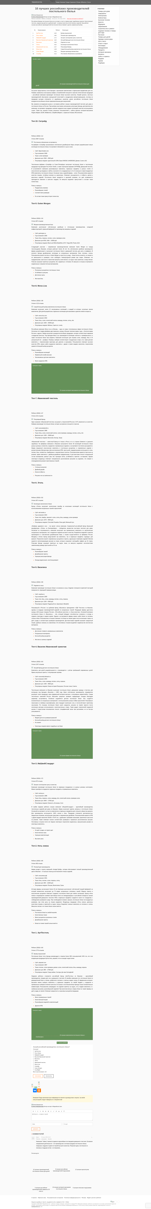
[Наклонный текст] (35, 1111)
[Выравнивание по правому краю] (48, 1111)
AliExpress (83, 2)
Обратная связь (42, 1197)
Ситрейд (38, 53)
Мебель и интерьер (46, 18)
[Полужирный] (33, 1111)
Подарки (101, 58)
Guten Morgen (40, 51)
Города (67, 2)
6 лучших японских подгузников (82, 1187)
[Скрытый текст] (56, 1111)
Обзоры (78, 2)
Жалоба (50, 1139)
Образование (102, 26)
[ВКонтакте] (35, 1090)
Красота (100, 22)
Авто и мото (102, 41)
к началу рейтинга (63, 1042)
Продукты (101, 50)
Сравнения (73, 2)
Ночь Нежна (37, 1053)
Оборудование (103, 48)
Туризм (100, 61)
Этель (38, 44)
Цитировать (44, 1139)
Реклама (84, 1197)
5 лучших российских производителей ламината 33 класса (41, 1189)
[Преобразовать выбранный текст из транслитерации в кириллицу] (61, 1111)
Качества (37, 2)
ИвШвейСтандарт (41, 37)
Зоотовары (101, 45)
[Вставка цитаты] (59, 1111)
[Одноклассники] (39, 1090)
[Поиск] (117, 2)
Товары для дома (104, 11)
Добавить (35, 1129)
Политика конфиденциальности (72, 1197)
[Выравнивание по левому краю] (43, 1111)
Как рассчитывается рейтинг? (75, 18)
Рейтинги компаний (36, 18)
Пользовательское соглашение (55, 1197)
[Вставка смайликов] (51, 1111)
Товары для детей (104, 37)
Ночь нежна (39, 35)
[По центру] (45, 1111)
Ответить (38, 1139)
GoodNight (37, 1070)
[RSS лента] (116, 1202)
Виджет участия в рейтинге (94, 1197)
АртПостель (39, 33)
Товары (58, 2)
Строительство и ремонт (106, 28)
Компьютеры (102, 18)
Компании (62, 2)
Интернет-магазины (104, 52)
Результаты (49, 1076)
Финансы (101, 54)
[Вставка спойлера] (64, 1111)
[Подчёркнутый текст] (37, 1111)
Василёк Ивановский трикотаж (42, 1056)
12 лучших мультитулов (82, 1169)
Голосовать (38, 1076)
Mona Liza (39, 49)
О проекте (34, 1197)
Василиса (39, 42)
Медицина (101, 24)
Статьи (89, 2)
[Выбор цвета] (53, 1111)
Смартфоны (102, 13)
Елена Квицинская (37, 17)
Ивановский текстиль (42, 47)
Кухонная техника (104, 20)
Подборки (101, 63)
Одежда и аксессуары (105, 39)
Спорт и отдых (103, 43)
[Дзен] (112, 1202)
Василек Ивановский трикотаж (44, 40)
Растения (101, 35)
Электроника (102, 15)
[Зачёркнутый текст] (40, 1111)
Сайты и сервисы (104, 56)
